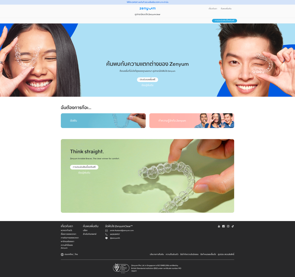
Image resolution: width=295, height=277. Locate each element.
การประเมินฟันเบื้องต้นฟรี (224, 21)
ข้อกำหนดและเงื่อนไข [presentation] (208, 254)
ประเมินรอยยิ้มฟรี (147, 79)
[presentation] (103, 120)
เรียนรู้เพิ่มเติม (147, 85)
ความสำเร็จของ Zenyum (67, 246)
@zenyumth (115, 238)
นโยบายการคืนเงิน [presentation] (157, 254)
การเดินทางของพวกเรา (70, 237)
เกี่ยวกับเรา (213, 8)
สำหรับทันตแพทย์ (89, 234)
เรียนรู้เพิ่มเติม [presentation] (84, 172)
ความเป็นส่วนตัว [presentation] (172, 254)
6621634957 (115, 234)
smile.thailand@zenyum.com (122, 230)
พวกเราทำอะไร (66, 230)
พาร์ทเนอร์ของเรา (67, 241)
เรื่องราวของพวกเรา (68, 234)
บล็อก (85, 230)
